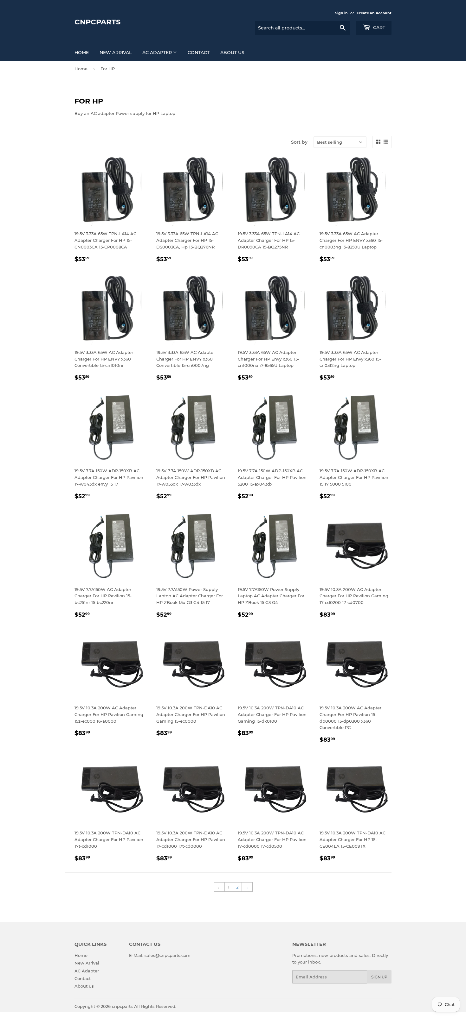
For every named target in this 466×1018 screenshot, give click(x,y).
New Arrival (116, 52)
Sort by (299, 142)
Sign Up (379, 977)
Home (81, 52)
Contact (199, 52)
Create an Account (374, 13)
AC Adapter (157, 52)
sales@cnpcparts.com (168, 955)
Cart (378, 27)
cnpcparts (97, 21)
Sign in (341, 13)
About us (232, 52)
